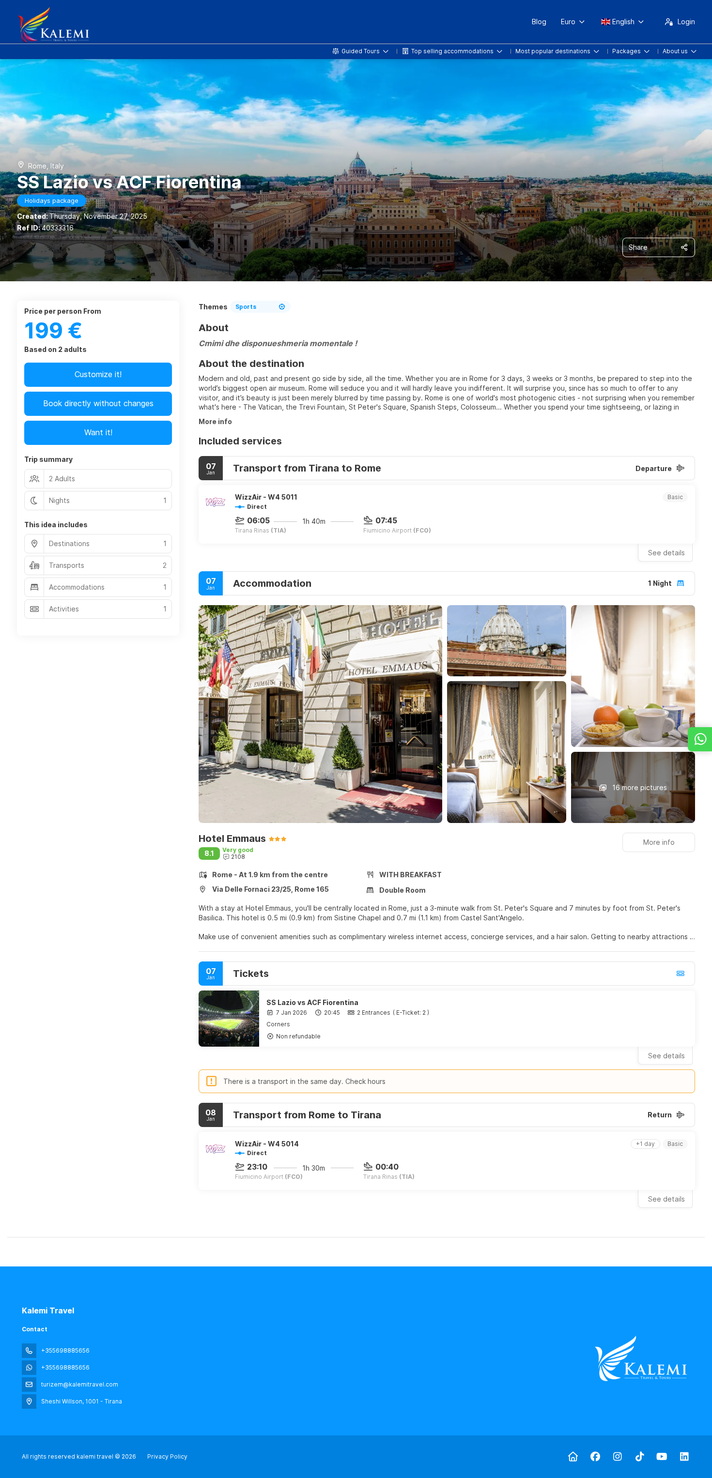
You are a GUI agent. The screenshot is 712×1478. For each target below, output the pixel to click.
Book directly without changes (98, 403)
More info (215, 421)
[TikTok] (640, 1457)
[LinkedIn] (684, 1457)
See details (666, 553)
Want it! (98, 432)
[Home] (573, 1457)
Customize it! (98, 374)
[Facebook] (595, 1457)
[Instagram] (617, 1457)
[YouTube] (662, 1457)
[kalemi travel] (640, 1358)
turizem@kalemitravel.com (79, 1384)
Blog (539, 21)
